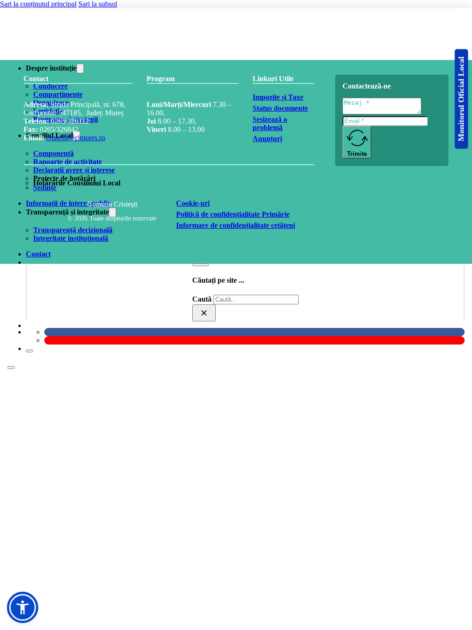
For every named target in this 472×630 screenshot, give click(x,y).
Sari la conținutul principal (38, 4)
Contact (38, 254)
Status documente (280, 108)
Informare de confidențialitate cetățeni (235, 225)
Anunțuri (267, 139)
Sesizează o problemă (270, 123)
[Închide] (29, 351)
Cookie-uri (193, 203)
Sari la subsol (97, 4)
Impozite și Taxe (278, 97)
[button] (22, 607)
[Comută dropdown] (80, 68)
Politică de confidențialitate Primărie (232, 214)
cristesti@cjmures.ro (75, 138)
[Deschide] (11, 367)
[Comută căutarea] (200, 264)
